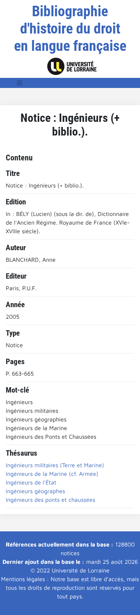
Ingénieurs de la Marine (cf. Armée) (52, 473)
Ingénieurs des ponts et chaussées (50, 499)
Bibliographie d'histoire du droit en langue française (70, 28)
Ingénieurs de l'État (31, 482)
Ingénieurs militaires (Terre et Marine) (55, 465)
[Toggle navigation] (20, 83)
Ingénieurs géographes (35, 491)
